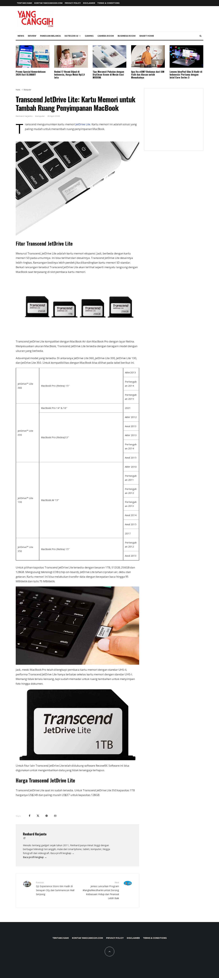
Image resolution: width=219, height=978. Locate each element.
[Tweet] (38, 816)
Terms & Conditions (108, 3)
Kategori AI (71, 36)
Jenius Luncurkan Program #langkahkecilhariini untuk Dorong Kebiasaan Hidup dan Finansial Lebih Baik (101, 890)
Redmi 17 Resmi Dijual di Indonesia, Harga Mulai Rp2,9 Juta (69, 74)
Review (32, 36)
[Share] (29, 816)
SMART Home (146, 36)
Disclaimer (89, 3)
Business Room (126, 36)
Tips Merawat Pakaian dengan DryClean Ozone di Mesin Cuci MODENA (108, 74)
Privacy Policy (73, 3)
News (21, 36)
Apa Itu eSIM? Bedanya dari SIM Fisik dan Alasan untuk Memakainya (147, 74)
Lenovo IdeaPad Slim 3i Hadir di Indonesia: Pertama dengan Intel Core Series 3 (186, 74)
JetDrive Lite (83, 124)
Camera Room (105, 36)
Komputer (40, 116)
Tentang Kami (24, 3)
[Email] (55, 816)
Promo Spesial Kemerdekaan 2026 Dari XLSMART (31, 73)
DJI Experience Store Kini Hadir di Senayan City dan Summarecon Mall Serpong (55, 888)
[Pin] (47, 816)
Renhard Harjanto (24, 116)
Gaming (89, 36)
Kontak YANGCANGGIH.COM (48, 3)
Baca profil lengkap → (35, 857)
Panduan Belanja (50, 36)
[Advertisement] (173, 121)
